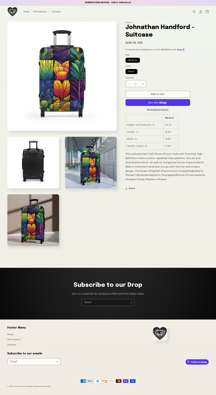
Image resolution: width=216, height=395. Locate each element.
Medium (132, 60)
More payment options (157, 110)
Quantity (129, 78)
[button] (40, 12)
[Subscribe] (131, 302)
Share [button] (132, 189)
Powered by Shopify (42, 386)
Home (10, 334)
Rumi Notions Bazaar (24, 386)
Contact (11, 345)
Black (131, 72)
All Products (13, 340)
